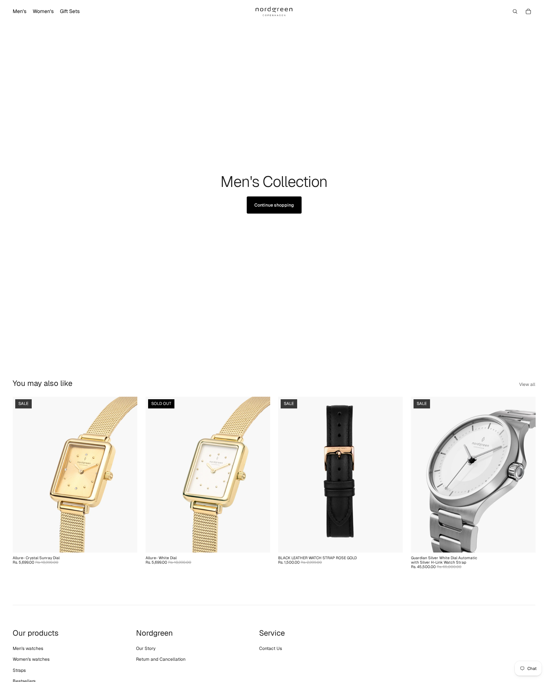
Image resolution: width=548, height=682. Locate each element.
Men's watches (28, 648)
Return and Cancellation (161, 659)
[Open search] (515, 11)
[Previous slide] (22, 475)
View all (527, 384)
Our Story (146, 648)
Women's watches (31, 659)
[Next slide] (127, 475)
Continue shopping (274, 205)
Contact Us (270, 648)
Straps (19, 670)
